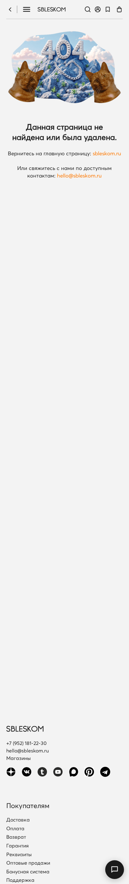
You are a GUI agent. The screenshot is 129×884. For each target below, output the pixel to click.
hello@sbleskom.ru (79, 175)
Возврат (16, 837)
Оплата (15, 829)
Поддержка (20, 880)
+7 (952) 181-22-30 (26, 743)
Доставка (18, 820)
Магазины (18, 758)
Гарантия (17, 846)
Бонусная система (27, 872)
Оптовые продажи (28, 863)
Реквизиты (19, 854)
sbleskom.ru (107, 153)
